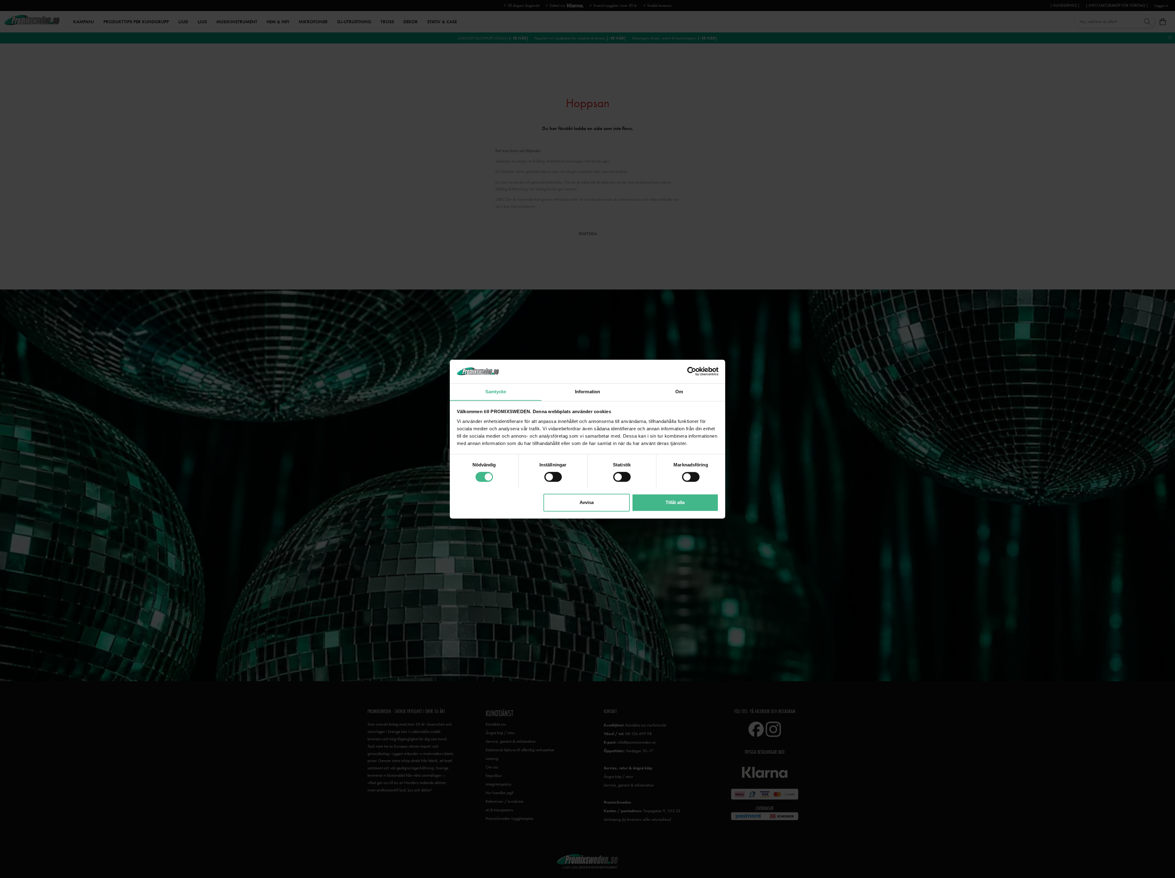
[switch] (553, 477)
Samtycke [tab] (495, 391)
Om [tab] (679, 391)
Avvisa (587, 502)
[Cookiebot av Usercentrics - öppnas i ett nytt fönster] (691, 371)
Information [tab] (587, 391)
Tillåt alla (675, 502)
